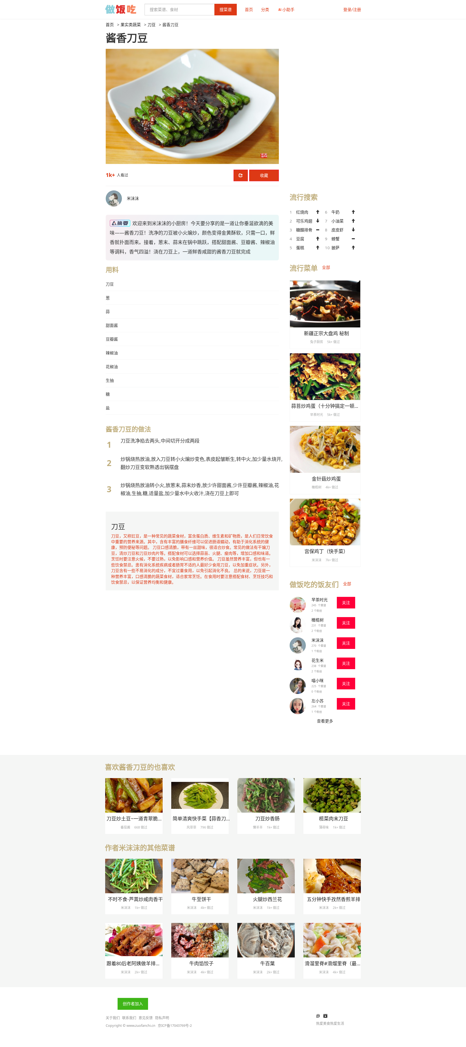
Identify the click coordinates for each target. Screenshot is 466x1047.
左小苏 (317, 700)
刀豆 (152, 24)
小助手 (288, 9)
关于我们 (113, 1017)
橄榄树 (317, 619)
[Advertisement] (325, 103)
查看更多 (325, 721)
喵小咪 (317, 680)
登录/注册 (352, 9)
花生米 (317, 660)
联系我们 (129, 1017)
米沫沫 (317, 640)
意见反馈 (146, 1017)
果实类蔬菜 (131, 24)
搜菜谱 (226, 9)
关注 (346, 602)
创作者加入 (133, 1003)
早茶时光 (319, 599)
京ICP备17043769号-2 (175, 1025)
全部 (326, 267)
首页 (249, 9)
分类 (265, 9)
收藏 (264, 175)
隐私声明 (162, 1017)
